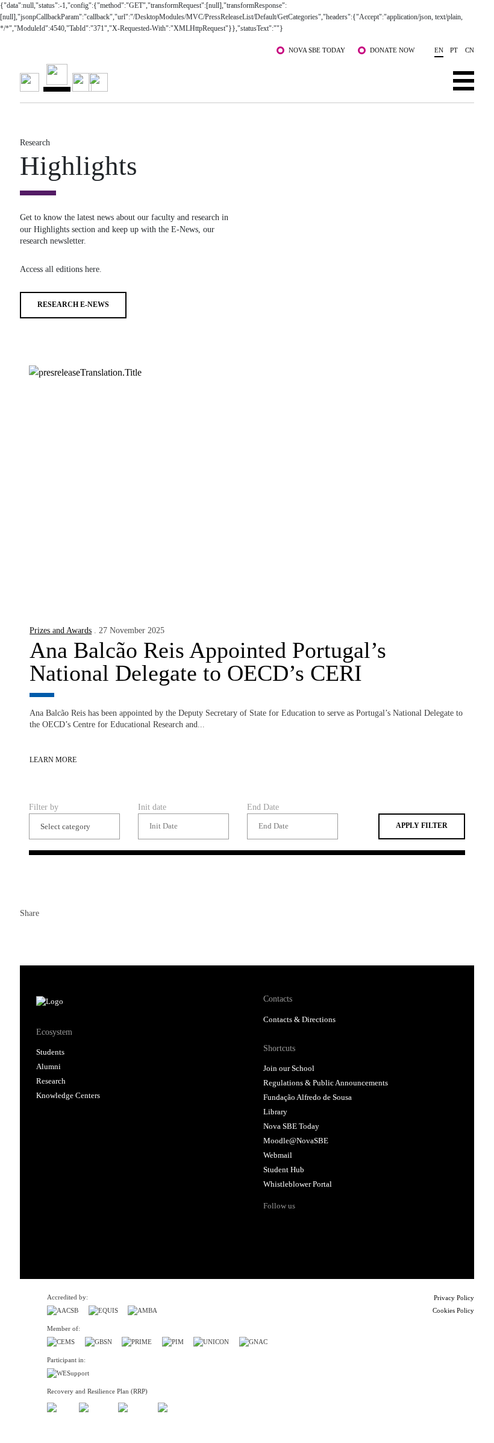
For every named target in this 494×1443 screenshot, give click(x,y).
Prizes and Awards (61, 630)
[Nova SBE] (201, 78)
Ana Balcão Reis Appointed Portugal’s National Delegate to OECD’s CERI (208, 661)
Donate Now (392, 50)
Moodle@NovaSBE (295, 1141)
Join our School (288, 1068)
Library (275, 1112)
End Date (263, 807)
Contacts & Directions (299, 1019)
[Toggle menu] (463, 80)
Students (50, 1052)
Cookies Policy (453, 1310)
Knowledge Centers (68, 1095)
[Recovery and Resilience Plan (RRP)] (93, 1405)
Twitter (51, 937)
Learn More (53, 760)
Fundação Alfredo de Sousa (307, 1097)
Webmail (277, 1155)
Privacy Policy (454, 1297)
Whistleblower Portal (297, 1184)
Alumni (48, 1067)
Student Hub (283, 1170)
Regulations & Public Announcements (325, 1083)
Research (51, 1081)
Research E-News (73, 305)
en (438, 50)
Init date (152, 807)
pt (454, 50)
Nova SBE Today (317, 50)
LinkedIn (73, 937)
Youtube (365, 1227)
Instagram (319, 1227)
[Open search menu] (426, 80)
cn (469, 50)
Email (94, 937)
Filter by (43, 807)
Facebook (29, 937)
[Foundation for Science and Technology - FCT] (58, 1405)
